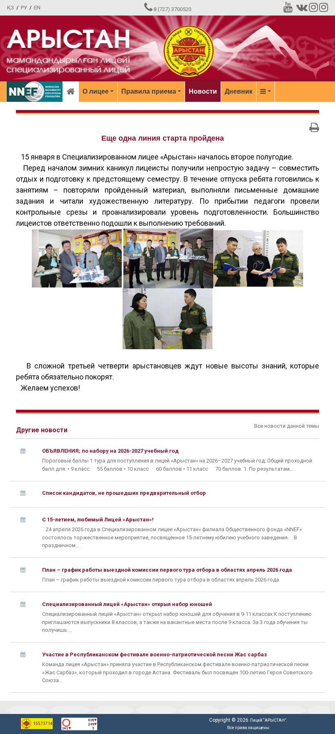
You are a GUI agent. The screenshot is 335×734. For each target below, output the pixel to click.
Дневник (238, 91)
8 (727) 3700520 (172, 9)
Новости (203, 91)
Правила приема (148, 91)
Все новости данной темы (286, 426)
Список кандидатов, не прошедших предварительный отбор (124, 493)
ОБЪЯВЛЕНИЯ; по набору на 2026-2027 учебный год (110, 451)
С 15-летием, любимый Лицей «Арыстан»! (98, 519)
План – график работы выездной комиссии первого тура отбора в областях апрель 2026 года (167, 570)
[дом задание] (258, 258)
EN (37, 7)
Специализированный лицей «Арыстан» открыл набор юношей (127, 604)
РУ (24, 7)
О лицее (96, 91)
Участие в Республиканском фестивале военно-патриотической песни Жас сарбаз (154, 654)
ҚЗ (10, 7)
